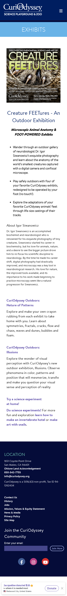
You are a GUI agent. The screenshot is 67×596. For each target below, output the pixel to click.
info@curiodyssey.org (16, 476)
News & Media (12, 512)
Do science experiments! (24, 410)
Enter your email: (13, 543)
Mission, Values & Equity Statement (24, 509)
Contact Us (10, 497)
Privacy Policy (12, 516)
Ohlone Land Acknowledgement (22, 468)
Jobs (6, 505)
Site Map (9, 520)
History (8, 501)
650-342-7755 (12, 472)
